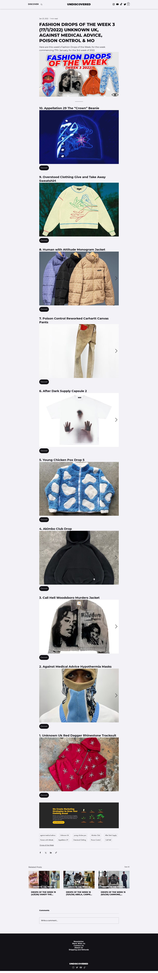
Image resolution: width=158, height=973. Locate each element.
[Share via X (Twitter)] (45, 853)
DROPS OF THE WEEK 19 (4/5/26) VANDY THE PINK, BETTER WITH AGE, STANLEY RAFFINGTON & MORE (44, 893)
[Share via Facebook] (40, 853)
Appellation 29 (63, 840)
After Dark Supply (111, 835)
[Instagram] (113, 4)
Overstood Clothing (79, 840)
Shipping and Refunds (79, 950)
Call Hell (108, 840)
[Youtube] (117, 4)
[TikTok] (121, 4)
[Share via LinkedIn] (51, 853)
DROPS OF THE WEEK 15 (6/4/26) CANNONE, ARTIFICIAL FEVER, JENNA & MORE (113, 893)
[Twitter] (125, 4)
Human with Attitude (46, 840)
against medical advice (47, 835)
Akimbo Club (95, 835)
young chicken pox (80, 835)
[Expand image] (79, 137)
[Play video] (79, 74)
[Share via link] (56, 853)
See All (127, 867)
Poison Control (95, 840)
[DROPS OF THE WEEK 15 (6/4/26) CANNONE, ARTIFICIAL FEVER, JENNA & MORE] (114, 879)
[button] (33, 4)
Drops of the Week (47, 845)
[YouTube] (80, 967)
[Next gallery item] (116, 278)
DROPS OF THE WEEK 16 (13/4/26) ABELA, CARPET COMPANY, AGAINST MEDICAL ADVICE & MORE (79, 893)
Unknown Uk (64, 835)
